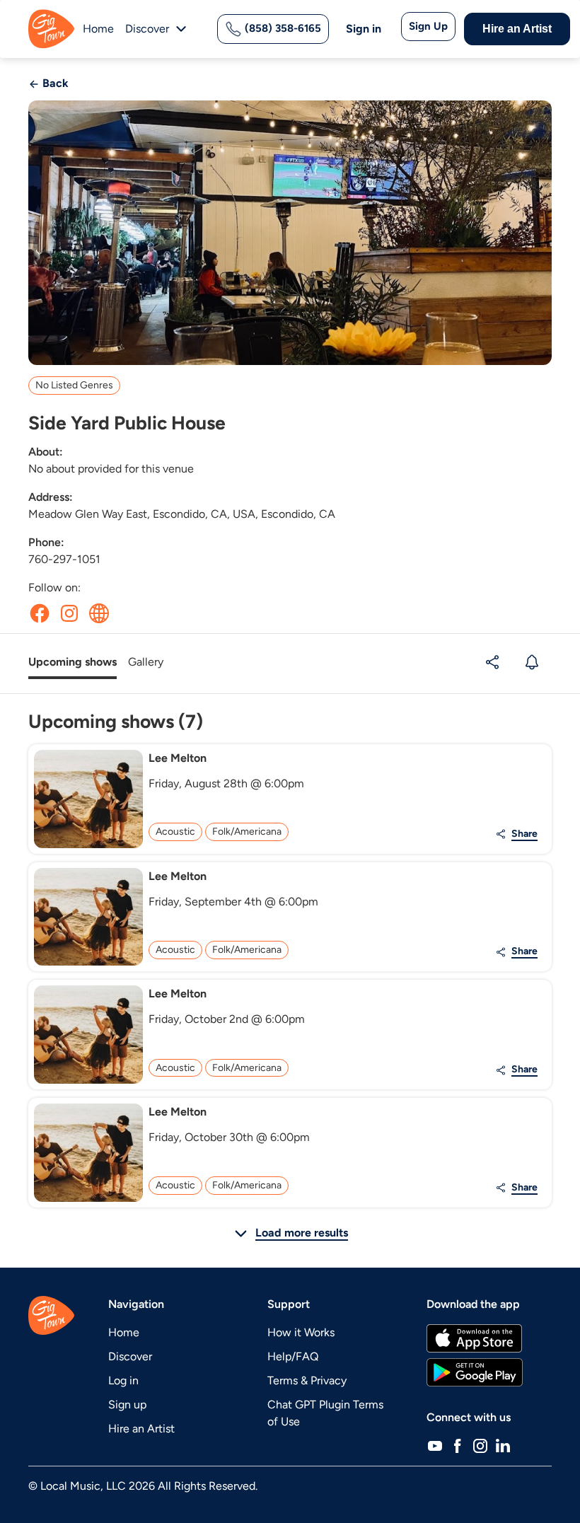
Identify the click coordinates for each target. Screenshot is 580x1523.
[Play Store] (475, 1372)
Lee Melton (178, 758)
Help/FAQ (292, 1356)
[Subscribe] (533, 662)
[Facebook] (457, 1445)
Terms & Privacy (307, 1380)
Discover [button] (147, 28)
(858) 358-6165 (281, 28)
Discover (130, 1356)
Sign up (127, 1404)
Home (98, 28)
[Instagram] (480, 1445)
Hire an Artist (517, 29)
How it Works (301, 1332)
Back (54, 83)
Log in (123, 1380)
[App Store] (474, 1338)
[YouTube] (435, 1445)
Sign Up (428, 26)
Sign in (363, 28)
